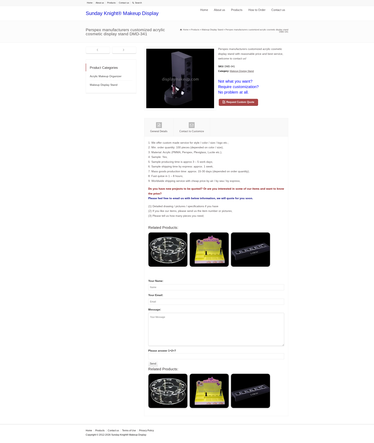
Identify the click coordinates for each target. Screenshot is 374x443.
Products (111, 3)
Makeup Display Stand (242, 71)
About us (100, 3)
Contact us (124, 3)
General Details (159, 131)
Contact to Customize (191, 131)
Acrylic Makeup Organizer (106, 76)
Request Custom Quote (240, 102)
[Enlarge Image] (180, 49)
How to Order (257, 9)
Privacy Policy (146, 430)
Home (90, 3)
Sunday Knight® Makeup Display (122, 13)
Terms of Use (129, 430)
